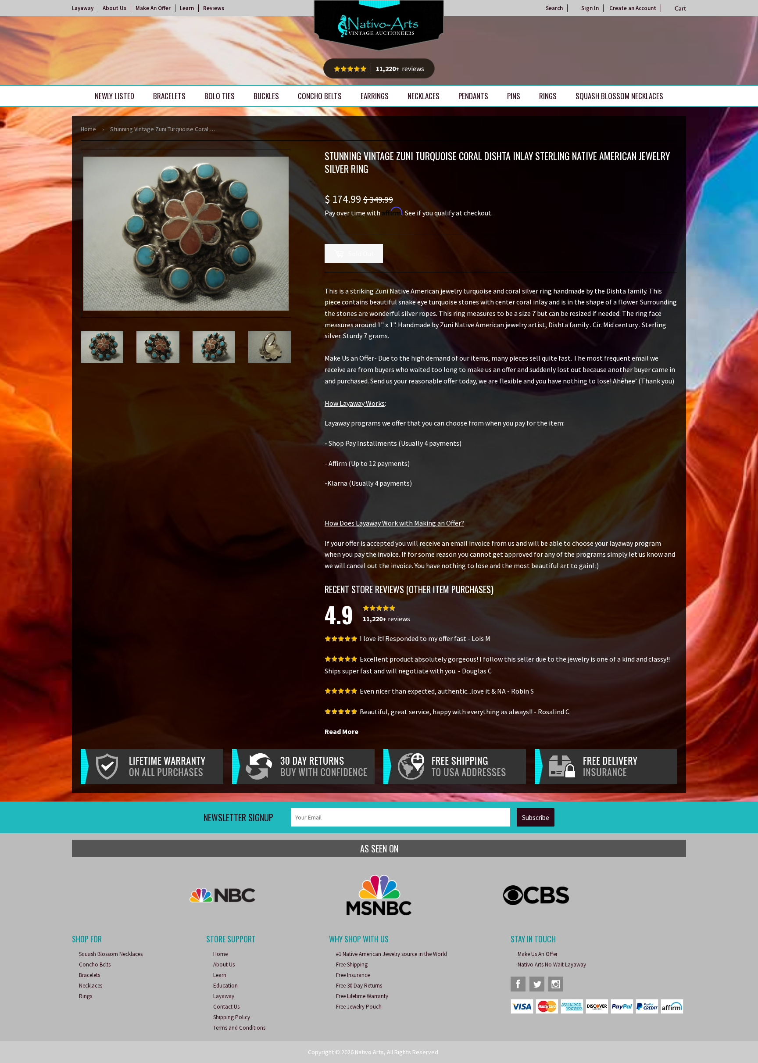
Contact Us (226, 1006)
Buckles (266, 95)
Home (88, 129)
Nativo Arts (369, 1052)
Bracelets (169, 95)
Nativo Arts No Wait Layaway (552, 964)
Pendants (473, 95)
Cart (680, 8)
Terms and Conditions (239, 1027)
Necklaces (424, 95)
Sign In (590, 8)
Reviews (213, 8)
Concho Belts (320, 95)
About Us (114, 8)
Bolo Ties (219, 95)
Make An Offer (153, 8)
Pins (513, 95)
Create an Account (632, 8)
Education (225, 985)
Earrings (375, 95)
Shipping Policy (231, 1017)
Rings (548, 95)
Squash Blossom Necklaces (619, 95)
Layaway (82, 8)
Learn (187, 8)
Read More (341, 731)
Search (554, 8)
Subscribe (535, 817)
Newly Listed (114, 95)
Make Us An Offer (538, 954)
